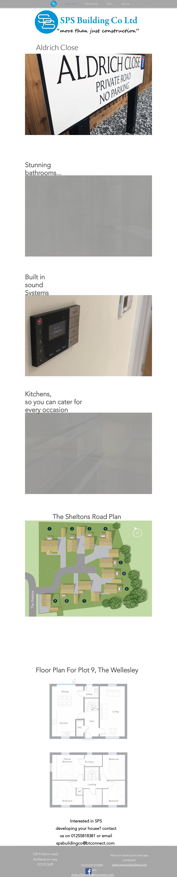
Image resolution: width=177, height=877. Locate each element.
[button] (88, 94)
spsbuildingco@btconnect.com (85, 843)
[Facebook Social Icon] (88, 871)
